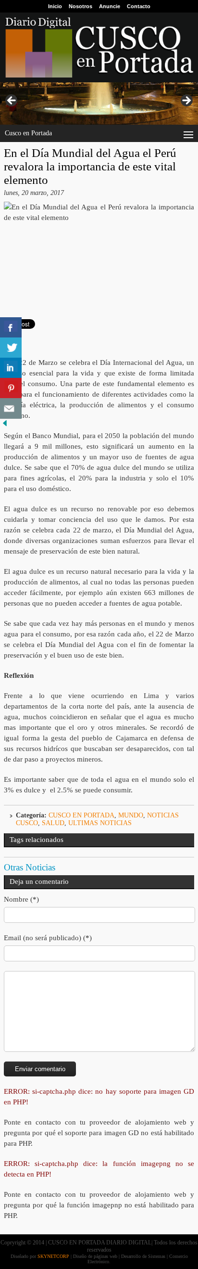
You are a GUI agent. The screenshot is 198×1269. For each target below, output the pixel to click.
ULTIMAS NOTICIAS (100, 823)
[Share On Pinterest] (11, 388)
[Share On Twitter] (11, 347)
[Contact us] (11, 408)
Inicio (55, 6)
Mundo (130, 815)
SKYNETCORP (53, 1256)
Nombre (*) (21, 899)
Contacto (138, 6)
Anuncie (109, 6)
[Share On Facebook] (11, 327)
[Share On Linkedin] (11, 368)
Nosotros (80, 6)
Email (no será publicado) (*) (48, 938)
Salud (53, 823)
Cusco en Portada (81, 815)
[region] (99, 103)
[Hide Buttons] (5, 425)
